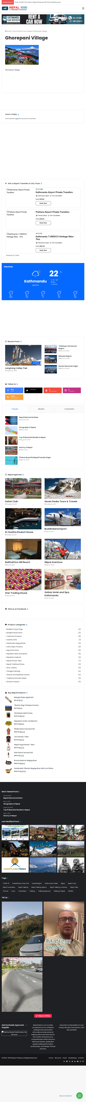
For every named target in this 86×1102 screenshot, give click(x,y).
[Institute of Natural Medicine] (15, 848)
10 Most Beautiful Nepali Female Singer (35, 457)
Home (8, 31)
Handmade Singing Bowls (15, 643)
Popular (15, 409)
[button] (22, 929)
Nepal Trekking (23, 887)
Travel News (22, 891)
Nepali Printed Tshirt (14, 661)
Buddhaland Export (56, 528)
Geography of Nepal (27, 427)
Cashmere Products (14, 636)
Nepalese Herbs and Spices (16, 654)
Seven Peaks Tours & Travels (61, 501)
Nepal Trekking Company (58, 887)
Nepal (63, 883)
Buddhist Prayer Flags (14, 629)
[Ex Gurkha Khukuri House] (23, 518)
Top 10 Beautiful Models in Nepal (32, 437)
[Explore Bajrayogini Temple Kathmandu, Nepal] (70, 832)
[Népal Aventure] (63, 549)
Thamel (5, 891)
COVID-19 (6, 883)
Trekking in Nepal (59, 891)
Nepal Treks (74, 887)
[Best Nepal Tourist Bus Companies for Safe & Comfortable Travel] (15, 832)
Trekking (32, 891)
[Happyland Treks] (15, 865)
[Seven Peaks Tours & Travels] (63, 488)
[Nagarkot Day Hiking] (43, 865)
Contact (81, 1058)
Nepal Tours (72, 883)
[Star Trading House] (23, 579)
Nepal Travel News (9, 887)
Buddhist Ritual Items (14, 633)
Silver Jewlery (11, 668)
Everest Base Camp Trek (20, 883)
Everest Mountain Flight (68, 366)
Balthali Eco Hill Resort (17, 562)
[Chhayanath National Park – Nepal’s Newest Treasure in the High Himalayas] (70, 848)
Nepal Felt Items (12, 650)
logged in (17, 118)
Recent (41, 409)
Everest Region (37, 883)
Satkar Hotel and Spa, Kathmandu (57, 594)
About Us (58, 1058)
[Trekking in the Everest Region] (51, 349)
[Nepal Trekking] (14, 8)
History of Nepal (25, 447)
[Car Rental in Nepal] (43, 19)
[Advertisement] (43, 80)
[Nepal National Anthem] (11, 420)
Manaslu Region (65, 356)
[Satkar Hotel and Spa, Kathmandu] (63, 579)
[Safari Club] (23, 488)
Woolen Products (12, 682)
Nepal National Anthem (28, 417)
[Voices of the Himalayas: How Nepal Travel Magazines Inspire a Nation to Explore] (43, 848)
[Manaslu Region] (51, 359)
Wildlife (70, 891)
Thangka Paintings (13, 671)
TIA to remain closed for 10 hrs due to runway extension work (37, 2)
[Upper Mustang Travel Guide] (43, 832)
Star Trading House (16, 593)
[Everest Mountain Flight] (51, 369)
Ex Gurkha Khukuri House (19, 532)
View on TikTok (44, 1016)
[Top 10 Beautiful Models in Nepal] (11, 440)
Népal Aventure (53, 562)
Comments (69, 409)
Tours (13, 891)
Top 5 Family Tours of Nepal (22, 31)
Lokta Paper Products (14, 647)
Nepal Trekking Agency (39, 887)
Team (65, 1058)
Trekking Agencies (44, 891)
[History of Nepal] (11, 450)
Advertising (72, 1058)
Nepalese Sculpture (13, 657)
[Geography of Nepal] (11, 430)
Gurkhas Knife (11, 640)
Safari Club (11, 501)
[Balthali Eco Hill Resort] (23, 549)
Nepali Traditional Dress (15, 664)
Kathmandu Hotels (51, 883)
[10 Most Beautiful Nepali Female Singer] (11, 460)
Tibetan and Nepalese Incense (18, 675)
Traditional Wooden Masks (16, 678)
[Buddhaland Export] (63, 517)
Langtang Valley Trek (16, 368)
